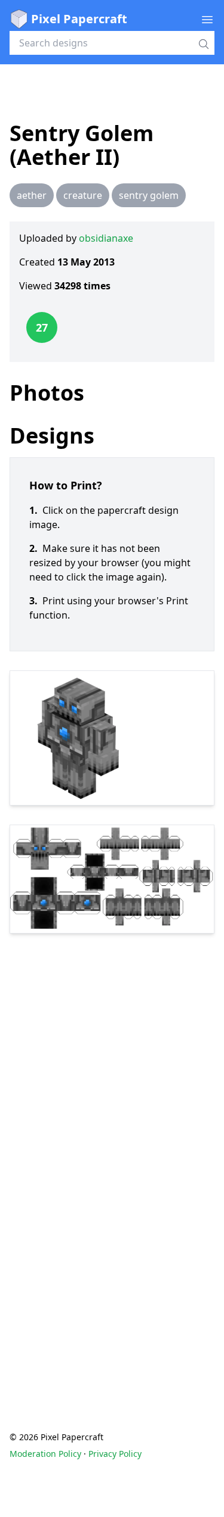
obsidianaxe (106, 238)
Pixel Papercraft (79, 19)
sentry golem (149, 195)
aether (32, 195)
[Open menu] (207, 19)
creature (82, 195)
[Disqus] (112, 1158)
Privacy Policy (115, 1453)
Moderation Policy (45, 1453)
